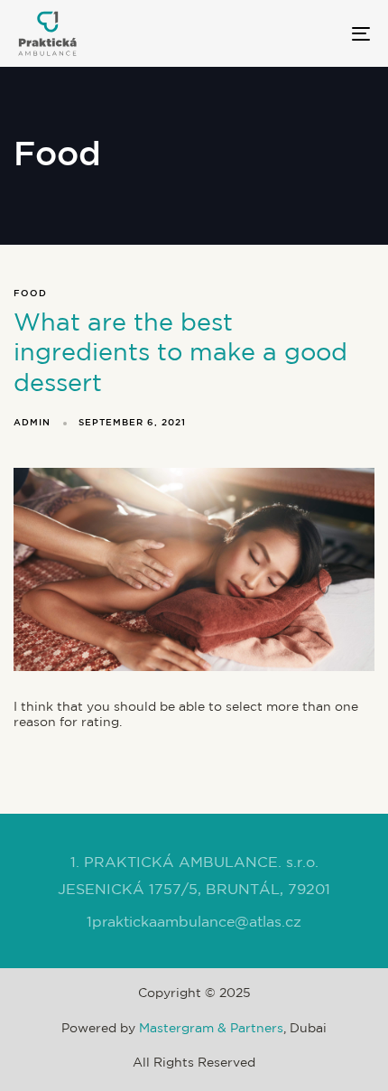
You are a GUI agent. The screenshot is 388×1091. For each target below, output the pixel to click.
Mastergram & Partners (211, 1028)
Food (30, 294)
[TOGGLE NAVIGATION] (311, 33)
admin (32, 423)
